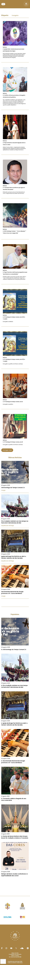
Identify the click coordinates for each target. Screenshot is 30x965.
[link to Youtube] (11, 948)
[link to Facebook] (1, 948)
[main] (15, 449)
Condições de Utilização (15, 954)
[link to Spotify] (28, 948)
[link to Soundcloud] (21, 948)
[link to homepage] (26, 4)
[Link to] (15, 39)
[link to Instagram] (6, 948)
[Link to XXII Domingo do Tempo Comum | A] (15, 477)
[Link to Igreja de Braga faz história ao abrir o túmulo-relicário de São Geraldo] (15, 546)
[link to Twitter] (16, 948)
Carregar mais (7, 450)
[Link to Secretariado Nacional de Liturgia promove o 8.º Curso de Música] (15, 582)
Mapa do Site (15, 953)
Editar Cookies (15, 955)
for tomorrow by (15, 957)
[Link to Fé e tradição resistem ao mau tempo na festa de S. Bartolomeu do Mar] (15, 511)
